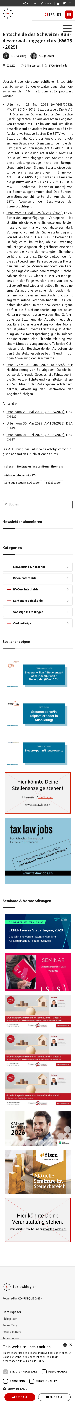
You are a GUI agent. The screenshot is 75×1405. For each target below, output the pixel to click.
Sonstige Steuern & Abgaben (22, 482)
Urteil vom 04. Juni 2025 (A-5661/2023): (36, 435)
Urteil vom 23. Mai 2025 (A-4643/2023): (40, 104)
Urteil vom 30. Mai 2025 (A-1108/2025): (36, 423)
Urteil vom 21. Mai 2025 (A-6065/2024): (36, 412)
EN (59, 14)
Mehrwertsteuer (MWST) (20, 475)
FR (53, 14)
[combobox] (65, 1345)
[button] (67, 29)
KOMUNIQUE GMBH (30, 1298)
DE (46, 14)
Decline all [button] (54, 1397)
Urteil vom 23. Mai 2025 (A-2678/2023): (35, 213)
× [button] (70, 1344)
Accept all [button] (19, 1397)
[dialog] (37, 1372)
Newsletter (69, 14)
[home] (8, 13)
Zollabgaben (53, 482)
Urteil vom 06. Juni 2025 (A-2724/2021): (40, 365)
